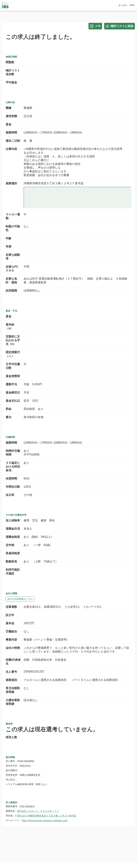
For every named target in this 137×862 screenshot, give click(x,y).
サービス (122, 5)
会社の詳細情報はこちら (20, 599)
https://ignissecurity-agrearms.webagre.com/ (45, 820)
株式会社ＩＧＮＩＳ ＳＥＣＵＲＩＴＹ (38, 811)
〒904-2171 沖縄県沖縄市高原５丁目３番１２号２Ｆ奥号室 (45, 815)
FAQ (132, 5)
